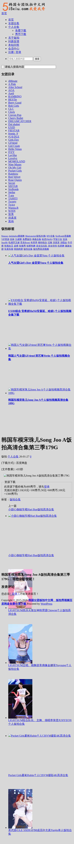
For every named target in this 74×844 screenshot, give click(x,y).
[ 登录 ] (15, 593)
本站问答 (13, 44)
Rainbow (13, 173)
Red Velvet (14, 176)
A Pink (12, 84)
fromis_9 (13, 133)
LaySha (12, 155)
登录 (47, 486)
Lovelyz (12, 158)
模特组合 (42, 242)
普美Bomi (25, 242)
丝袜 (12, 239)
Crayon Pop (14, 115)
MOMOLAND (16, 161)
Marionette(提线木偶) (35, 236)
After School (15, 87)
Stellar (11, 192)
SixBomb (13, 189)
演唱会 (63, 242)
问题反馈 (13, 41)
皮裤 (16, 245)
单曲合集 (36, 239)
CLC (11, 108)
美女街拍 (52, 245)
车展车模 (8, 249)
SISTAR (13, 186)
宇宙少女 (57, 239)
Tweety (12, 201)
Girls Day (13, 139)
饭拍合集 (28, 249)
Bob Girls (13, 105)
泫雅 (50, 242)
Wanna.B (13, 207)
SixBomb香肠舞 (63, 236)
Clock (11, 111)
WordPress (46, 603)
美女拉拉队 (41, 245)
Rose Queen (15, 179)
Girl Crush (14, 145)
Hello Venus (15, 149)
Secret (11, 183)
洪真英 (12, 217)
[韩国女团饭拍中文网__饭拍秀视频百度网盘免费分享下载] (23, 10)
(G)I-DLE (13, 136)
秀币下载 (20, 34)
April (11, 93)
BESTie (12, 99)
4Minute (12, 81)
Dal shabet (14, 124)
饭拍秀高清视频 (41, 249)
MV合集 (51, 236)
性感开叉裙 (14, 242)
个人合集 (13, 26)
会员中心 (13, 48)
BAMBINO (15, 96)
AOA (11, 90)
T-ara (11, 195)
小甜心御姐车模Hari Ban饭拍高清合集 (31, 509)
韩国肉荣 (18, 249)
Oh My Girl (14, 167)
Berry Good (14, 102)
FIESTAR (13, 130)
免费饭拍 (27, 239)
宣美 (11, 214)
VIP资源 (5, 239)
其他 (11, 221)
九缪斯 (18, 239)
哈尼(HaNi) (47, 239)
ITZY (11, 152)
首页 (4, 13)
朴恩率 (34, 242)
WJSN (11, 210)
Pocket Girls (15, 170)
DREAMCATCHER (19, 121)
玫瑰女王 (8, 245)
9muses (4, 236)
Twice (11, 204)
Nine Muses (14, 164)
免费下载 (20, 30)
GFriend (12, 142)
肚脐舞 (61, 245)
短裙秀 (22, 245)
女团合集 (13, 23)
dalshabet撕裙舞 (17, 236)
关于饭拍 (13, 37)
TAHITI (12, 198)
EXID (11, 127)
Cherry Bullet (15, 118)
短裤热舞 (31, 245)
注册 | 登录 (14, 52)
